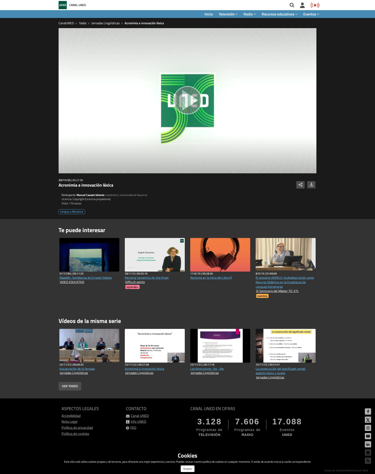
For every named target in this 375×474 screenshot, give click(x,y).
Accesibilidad (71, 415)
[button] (314, 267)
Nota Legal (69, 421)
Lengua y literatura (71, 211)
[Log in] (302, 5)
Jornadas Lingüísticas (105, 23)
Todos (82, 23)
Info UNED (138, 421)
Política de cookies (75, 433)
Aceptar (187, 469)
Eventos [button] (310, 14)
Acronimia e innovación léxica (144, 23)
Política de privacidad (77, 427)
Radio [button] (249, 14)
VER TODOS (70, 386)
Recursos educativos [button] (278, 14)
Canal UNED (140, 415)
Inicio (208, 14)
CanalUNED (66, 23)
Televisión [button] (227, 14)
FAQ (133, 427)
